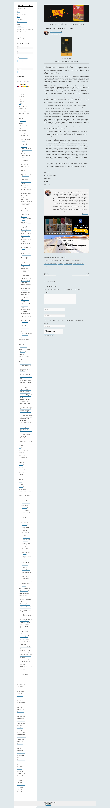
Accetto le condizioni (23, 57)
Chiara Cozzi (20, 700)
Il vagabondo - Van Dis (26, 210)
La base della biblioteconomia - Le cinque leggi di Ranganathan (26, 631)
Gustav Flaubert (25, 512)
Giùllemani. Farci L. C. (25, 164)
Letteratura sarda (24, 595)
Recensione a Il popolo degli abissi (50, 263)
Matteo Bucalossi (21, 752)
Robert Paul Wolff (21, 764)
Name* (45, 307)
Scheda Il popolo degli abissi (78, 263)
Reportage (22, 359)
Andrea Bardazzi (20, 689)
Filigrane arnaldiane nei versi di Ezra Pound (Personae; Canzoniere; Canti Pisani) (26, 621)
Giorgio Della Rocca (21, 732)
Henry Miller (24, 517)
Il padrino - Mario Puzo (26, 199)
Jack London (24, 524)
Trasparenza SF (20, 26)
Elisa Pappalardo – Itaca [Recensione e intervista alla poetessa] (25, 615)
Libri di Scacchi (23, 130)
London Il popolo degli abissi (76, 260)
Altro (21, 337)
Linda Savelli (19, 748)
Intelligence (22, 351)
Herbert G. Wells (25, 520)
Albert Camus (25, 500)
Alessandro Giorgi (21, 684)
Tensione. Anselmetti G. (26, 303)
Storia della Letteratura (23, 495)
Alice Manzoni (20, 686)
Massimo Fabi (20, 750)
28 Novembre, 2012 (55, 34)
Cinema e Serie (22, 457)
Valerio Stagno (20, 789)
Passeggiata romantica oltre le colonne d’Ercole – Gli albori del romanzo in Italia (26, 656)
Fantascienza (23, 116)
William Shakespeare (26, 583)
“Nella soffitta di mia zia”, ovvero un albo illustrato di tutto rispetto (26, 333)
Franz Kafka (24, 507)
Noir (21, 128)
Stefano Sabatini (20, 780)
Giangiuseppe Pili (20, 730)
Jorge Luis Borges (25, 562)
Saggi (20, 99)
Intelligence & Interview (22, 21)
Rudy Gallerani (20, 766)
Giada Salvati (20, 727)
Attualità (20, 452)
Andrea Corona (20, 691)
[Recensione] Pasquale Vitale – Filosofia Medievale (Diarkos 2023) (26, 424)
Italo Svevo (24, 522)
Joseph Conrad (25, 565)
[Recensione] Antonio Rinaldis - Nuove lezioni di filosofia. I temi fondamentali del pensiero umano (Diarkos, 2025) (26, 410)
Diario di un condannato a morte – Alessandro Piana (26, 155)
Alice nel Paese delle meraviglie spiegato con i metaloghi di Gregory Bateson (26, 599)
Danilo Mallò (20, 707)
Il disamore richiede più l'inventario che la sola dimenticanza (24, 626)
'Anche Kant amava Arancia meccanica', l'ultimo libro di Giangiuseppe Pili (25, 365)
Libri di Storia (23, 123)
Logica (21, 354)
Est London (47, 260)
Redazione (19, 762)
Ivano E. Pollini (20, 743)
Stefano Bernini (20, 778)
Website (46, 323)
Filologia (20, 467)
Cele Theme (46, 802)
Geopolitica (22, 344)
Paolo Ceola (19, 757)
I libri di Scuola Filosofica (22, 14)
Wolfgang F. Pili (47, 266)
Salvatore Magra (20, 771)
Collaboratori (20, 19)
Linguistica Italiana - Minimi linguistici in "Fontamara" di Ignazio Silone (25, 382)
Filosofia (20, 96)
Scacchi (20, 484)
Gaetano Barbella (21, 723)
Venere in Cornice (22, 674)
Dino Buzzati (24, 505)
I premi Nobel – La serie (25, 349)
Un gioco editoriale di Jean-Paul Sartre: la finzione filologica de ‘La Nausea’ (26, 668)
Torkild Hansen (25, 578)
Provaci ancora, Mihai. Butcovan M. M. (80, 275)
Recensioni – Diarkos (24, 356)
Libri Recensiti (21, 106)
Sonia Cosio (19, 768)
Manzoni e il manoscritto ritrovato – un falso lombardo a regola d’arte (26, 643)
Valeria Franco (20, 787)
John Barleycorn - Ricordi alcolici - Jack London (26, 539)
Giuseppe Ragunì (20, 739)
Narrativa (22, 133)
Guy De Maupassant (26, 515)
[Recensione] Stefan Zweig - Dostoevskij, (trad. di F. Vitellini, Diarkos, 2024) (26, 436)
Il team (18, 16)
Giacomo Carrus (20, 725)
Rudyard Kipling (25, 576)
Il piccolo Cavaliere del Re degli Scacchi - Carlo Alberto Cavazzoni (26, 203)
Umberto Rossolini (21, 784)
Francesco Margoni (21, 718)
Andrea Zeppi (20, 695)
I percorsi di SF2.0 (22, 472)
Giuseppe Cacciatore (21, 737)
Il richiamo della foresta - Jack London (26, 534)
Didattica (20, 462)
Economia (21, 464)
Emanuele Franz (20, 711)
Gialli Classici (23, 120)
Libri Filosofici (23, 125)
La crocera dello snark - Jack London (26, 545)
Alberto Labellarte (21, 682)
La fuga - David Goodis (26, 233)
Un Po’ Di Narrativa (22, 450)
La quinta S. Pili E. (24, 251)
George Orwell (25, 510)
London (67, 260)
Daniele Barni (20, 705)
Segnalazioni (21, 489)
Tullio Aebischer (20, 782)
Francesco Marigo (21, 721)
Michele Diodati (20, 755)
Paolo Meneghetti (21, 759)
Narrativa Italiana (23, 113)
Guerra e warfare (23, 347)
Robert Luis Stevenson (26, 572)
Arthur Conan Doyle (26, 503)
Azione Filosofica (22, 455)
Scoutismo (21, 486)
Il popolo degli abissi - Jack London (26, 529)
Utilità (20, 672)
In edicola (21, 474)
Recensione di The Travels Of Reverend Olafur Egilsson (25, 296)
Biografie (22, 108)
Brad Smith (19, 698)
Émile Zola (24, 586)
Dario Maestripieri (21, 709)
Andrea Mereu (20, 693)
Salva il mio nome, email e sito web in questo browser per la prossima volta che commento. (64, 320)
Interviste (20, 477)
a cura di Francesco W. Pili (70, 61)
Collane (21, 342)
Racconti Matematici (25, 292)
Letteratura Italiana (24, 588)
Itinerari (20, 479)
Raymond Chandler (26, 569)
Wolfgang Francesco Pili (22, 791)
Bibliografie (19, 24)
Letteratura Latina (24, 590)
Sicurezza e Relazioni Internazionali (26, 491)
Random (20, 445)
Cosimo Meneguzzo (21, 702)
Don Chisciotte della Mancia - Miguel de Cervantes (25, 160)
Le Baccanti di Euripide (24, 639)
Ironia (20, 447)
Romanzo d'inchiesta (68, 263)
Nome (18, 46)
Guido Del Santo (20, 741)
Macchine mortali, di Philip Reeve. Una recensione (25, 270)
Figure (21, 498)
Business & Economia (24, 339)
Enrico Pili (19, 714)
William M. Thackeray (26, 581)
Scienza (20, 101)
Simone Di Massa (21, 775)
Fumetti (21, 118)
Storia (20, 103)
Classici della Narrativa (25, 111)
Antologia (21, 94)
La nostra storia (20, 34)
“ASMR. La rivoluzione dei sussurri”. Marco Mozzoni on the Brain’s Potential (26, 441)
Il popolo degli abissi (54, 260)
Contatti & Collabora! (21, 31)
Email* (45, 313)
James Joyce (24, 560)
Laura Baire (19, 746)
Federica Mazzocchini (21, 716)
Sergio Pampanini (21, 773)
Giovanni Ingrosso (21, 734)
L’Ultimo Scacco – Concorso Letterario (25, 29)
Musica (20, 482)
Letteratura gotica (24, 593)
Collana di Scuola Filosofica (24, 460)
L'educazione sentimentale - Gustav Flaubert (26, 218)
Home (18, 11)
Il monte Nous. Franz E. (26, 193)
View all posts (85, 213)
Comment (46, 292)
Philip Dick (24, 567)
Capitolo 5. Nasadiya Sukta (50, 275)
